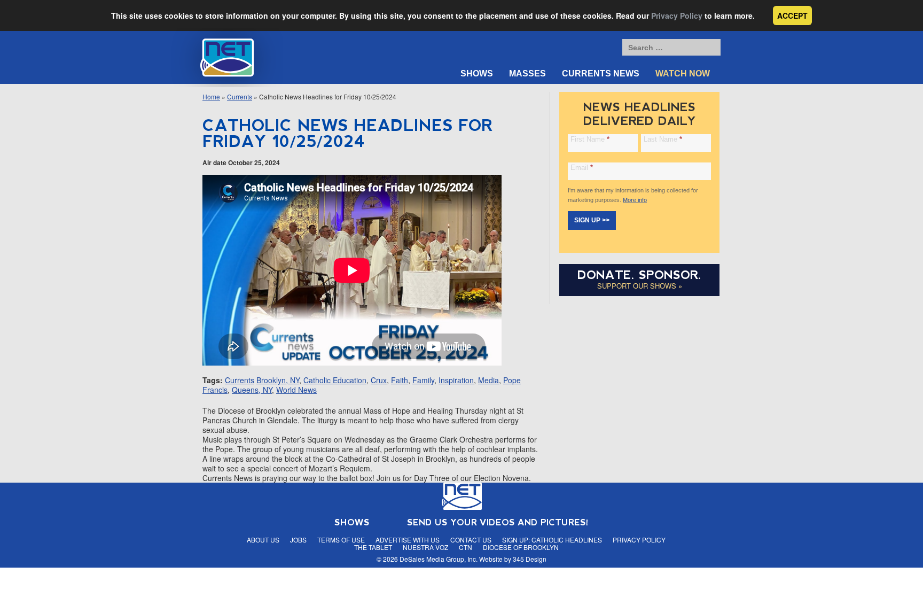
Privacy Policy (676, 15)
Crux (379, 380)
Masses (527, 73)
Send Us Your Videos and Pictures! (498, 522)
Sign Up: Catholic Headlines (552, 539)
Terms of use (341, 539)
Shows (476, 73)
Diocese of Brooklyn (521, 547)
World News (296, 389)
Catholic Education (334, 380)
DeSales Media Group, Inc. (439, 558)
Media (488, 380)
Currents (239, 96)
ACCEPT (792, 15)
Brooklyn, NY (277, 380)
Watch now (682, 73)
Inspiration (456, 380)
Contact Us (470, 539)
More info (635, 200)
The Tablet (373, 547)
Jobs (298, 539)
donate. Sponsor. (639, 275)
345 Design (529, 558)
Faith (399, 380)
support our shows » (639, 286)
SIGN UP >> (591, 220)
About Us (263, 539)
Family (423, 380)
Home (211, 96)
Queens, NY (252, 389)
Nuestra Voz (425, 547)
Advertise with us (408, 539)
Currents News (600, 73)
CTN (465, 547)
